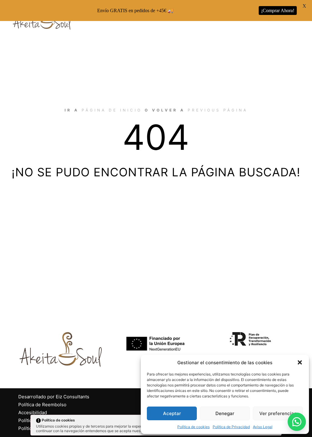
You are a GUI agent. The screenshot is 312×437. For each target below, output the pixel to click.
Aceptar (172, 413)
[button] (300, 362)
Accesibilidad (32, 412)
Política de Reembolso (42, 404)
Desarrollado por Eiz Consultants (53, 397)
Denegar (224, 413)
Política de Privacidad (231, 427)
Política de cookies (193, 427)
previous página (218, 110)
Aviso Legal (262, 427)
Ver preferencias (277, 413)
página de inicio (112, 110)
